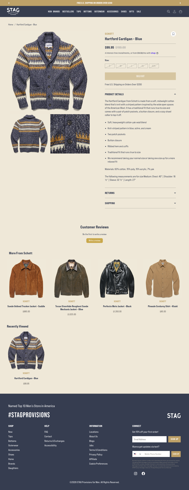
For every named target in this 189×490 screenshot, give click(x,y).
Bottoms (12, 440)
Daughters (13, 468)
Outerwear (13, 445)
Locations (94, 431)
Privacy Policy (95, 454)
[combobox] (137, 454)
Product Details (114, 94)
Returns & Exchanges (54, 440)
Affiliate (93, 459)
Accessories (14, 449)
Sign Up (174, 439)
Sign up (176, 454)
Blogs (91, 440)
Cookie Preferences (98, 463)
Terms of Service (166, 467)
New (10, 431)
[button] (180, 3)
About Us (93, 436)
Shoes (11, 454)
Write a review (94, 240)
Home (10, 24)
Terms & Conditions (98, 449)
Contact (48, 436)
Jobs (91, 445)
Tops (10, 436)
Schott (109, 33)
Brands (11, 463)
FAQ (46, 431)
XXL (154, 65)
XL (143, 65)
